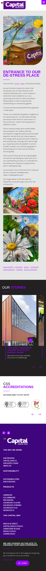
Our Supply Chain (10, 463)
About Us (7, 466)
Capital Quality (10, 460)
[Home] (9, 404)
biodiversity (8, 267)
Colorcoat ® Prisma (12, 505)
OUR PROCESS (8, 458)
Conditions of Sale (11, 529)
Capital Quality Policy (13, 526)
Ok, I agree (22, 563)
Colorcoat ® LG (10, 508)
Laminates (7, 495)
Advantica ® (8, 510)
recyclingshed (30, 270)
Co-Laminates (9, 497)
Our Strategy (9, 481)
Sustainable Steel (11, 479)
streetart (34, 267)
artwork (19, 267)
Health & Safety (10, 523)
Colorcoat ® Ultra (11, 502)
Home (16, 84)
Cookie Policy (9, 534)
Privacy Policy (9, 531)
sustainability (9, 270)
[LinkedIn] (4, 432)
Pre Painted (8, 500)
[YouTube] (8, 432)
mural (26, 267)
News (23, 84)
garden (19, 270)
